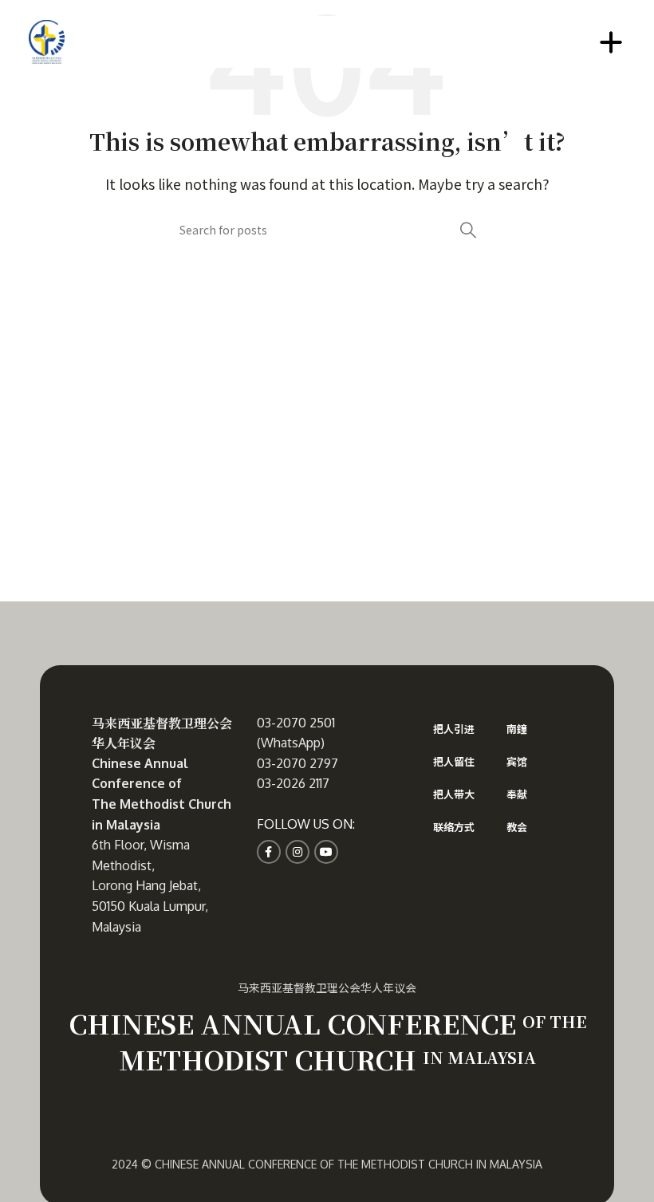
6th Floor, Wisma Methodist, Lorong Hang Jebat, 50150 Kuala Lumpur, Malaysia (150, 885)
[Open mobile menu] (611, 42)
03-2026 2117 (293, 783)
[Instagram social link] (297, 852)
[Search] (468, 229)
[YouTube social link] (326, 852)
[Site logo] (47, 39)
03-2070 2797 (297, 763)
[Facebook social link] (269, 852)
